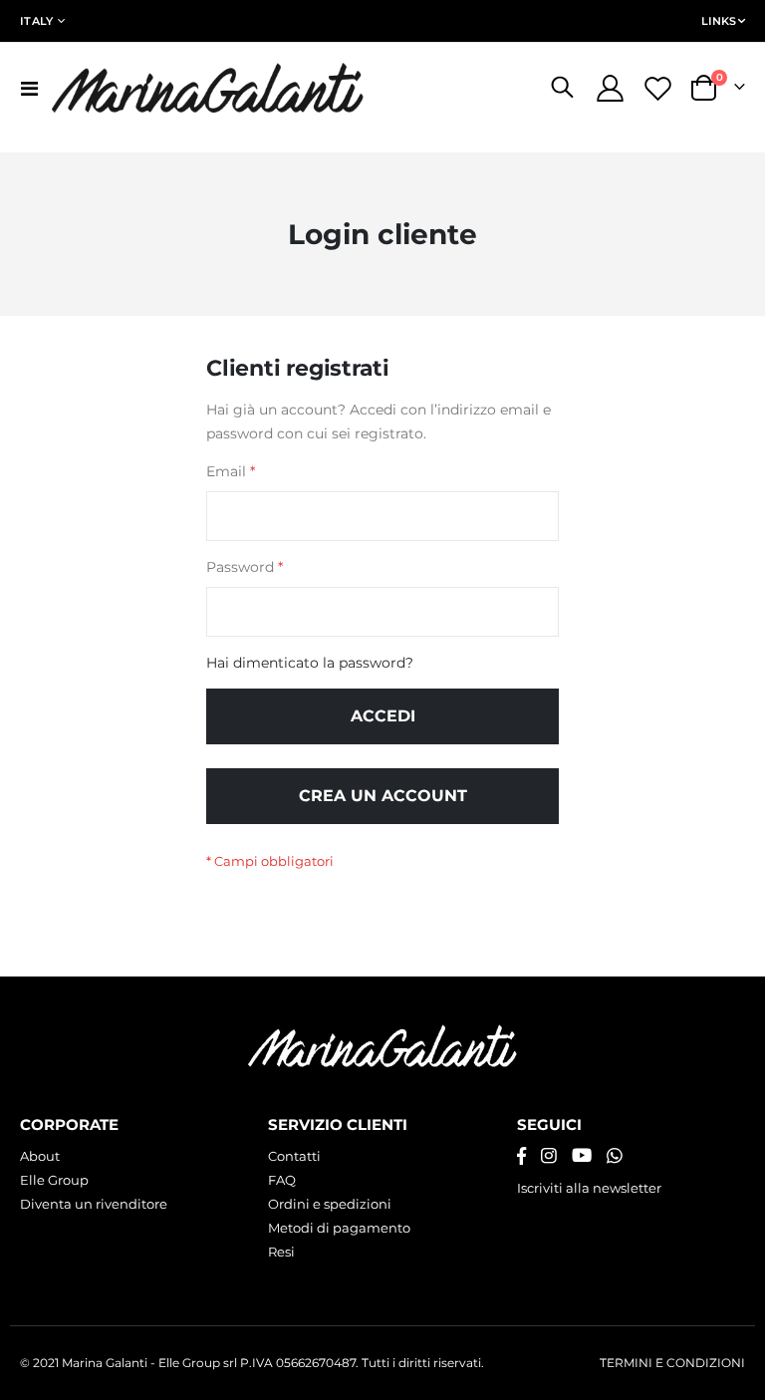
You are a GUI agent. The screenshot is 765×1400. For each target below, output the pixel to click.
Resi (281, 1252)
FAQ (282, 1180)
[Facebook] (521, 1156)
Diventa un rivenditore (93, 1204)
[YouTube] (582, 1156)
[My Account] (610, 88)
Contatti (294, 1156)
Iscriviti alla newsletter (589, 1188)
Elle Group (54, 1180)
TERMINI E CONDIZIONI (672, 1363)
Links (718, 21)
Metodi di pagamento (339, 1228)
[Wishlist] (658, 88)
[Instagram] (549, 1156)
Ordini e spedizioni (329, 1204)
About (40, 1156)
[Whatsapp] (615, 1156)
